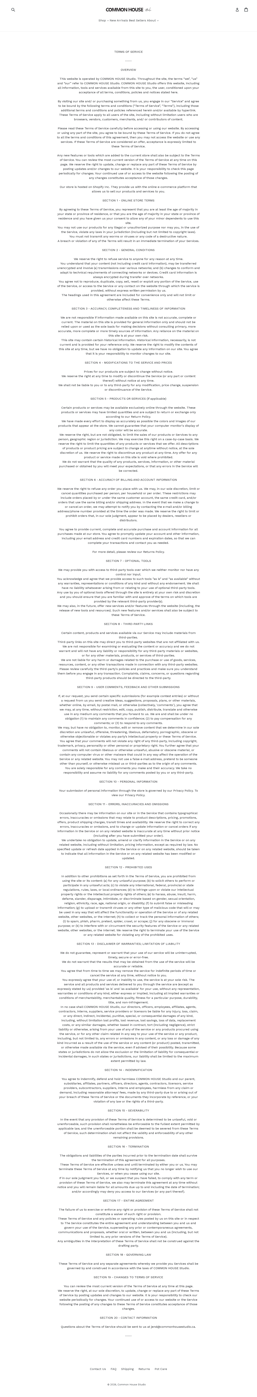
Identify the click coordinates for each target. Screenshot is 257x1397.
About (152, 20)
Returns (144, 1369)
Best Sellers (137, 20)
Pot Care (161, 1369)
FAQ (113, 1369)
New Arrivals (119, 20)
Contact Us (98, 1369)
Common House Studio (132, 1384)
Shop (103, 20)
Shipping (127, 1369)
